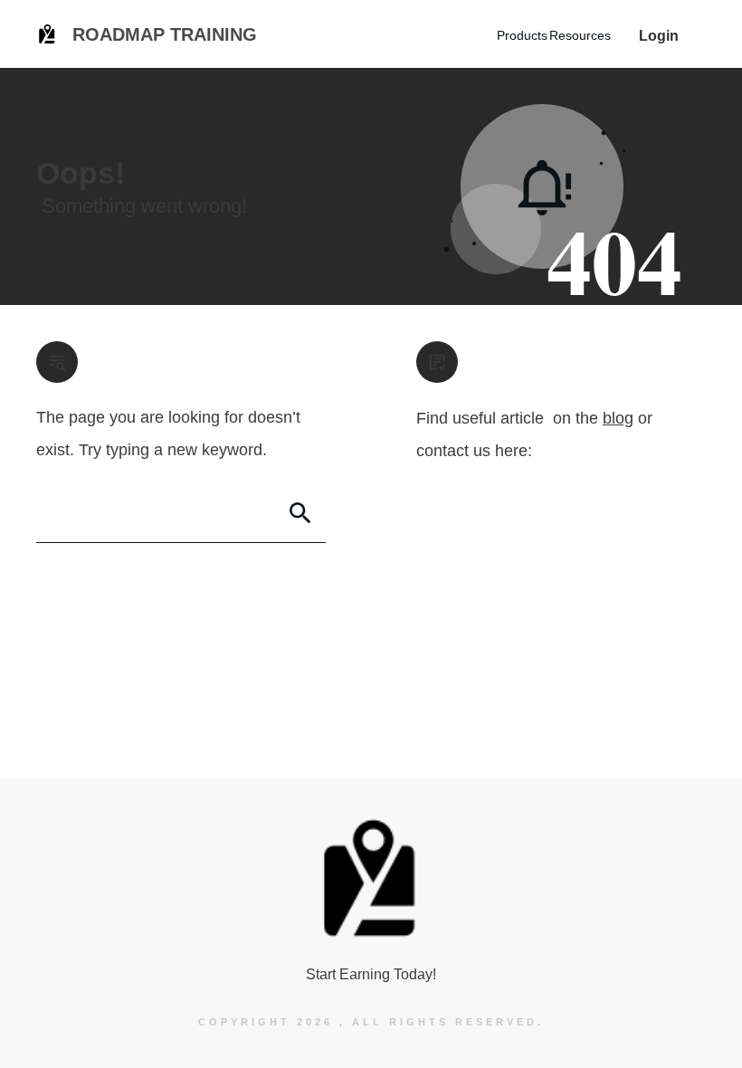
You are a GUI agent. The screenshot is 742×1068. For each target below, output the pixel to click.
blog (618, 418)
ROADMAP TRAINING (164, 34)
